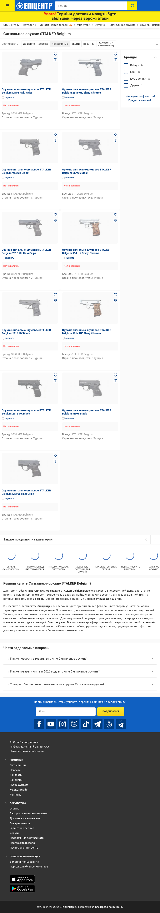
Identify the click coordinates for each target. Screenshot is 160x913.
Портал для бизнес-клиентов (29, 866)
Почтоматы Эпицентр (24, 847)
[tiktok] (86, 724)
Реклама (15, 794)
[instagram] (63, 724)
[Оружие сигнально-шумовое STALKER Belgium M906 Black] (90, 388)
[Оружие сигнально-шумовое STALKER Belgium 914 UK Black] (30, 147)
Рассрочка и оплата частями (29, 813)
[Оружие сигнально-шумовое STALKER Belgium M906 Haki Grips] (30, 67)
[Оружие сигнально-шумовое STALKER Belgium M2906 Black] (90, 147)
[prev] (145, 539)
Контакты (16, 774)
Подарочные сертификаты (27, 837)
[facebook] (39, 724)
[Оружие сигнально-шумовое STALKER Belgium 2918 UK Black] (30, 388)
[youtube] (51, 724)
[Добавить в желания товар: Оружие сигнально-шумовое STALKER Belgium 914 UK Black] (55, 134)
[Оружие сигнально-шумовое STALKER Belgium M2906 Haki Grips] (30, 468)
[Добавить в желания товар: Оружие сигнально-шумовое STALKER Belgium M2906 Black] (115, 134)
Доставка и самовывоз (25, 818)
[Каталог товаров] (7, 5)
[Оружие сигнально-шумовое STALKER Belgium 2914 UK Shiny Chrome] (90, 308)
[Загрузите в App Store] (22, 879)
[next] (155, 539)
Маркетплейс (19, 789)
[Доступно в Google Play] (22, 888)
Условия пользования (24, 861)
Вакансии (16, 779)
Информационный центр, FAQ (29, 746)
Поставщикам (19, 784)
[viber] (74, 724)
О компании (18, 765)
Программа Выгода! (22, 842)
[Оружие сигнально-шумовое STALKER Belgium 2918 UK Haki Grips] (30, 228)
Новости (15, 770)
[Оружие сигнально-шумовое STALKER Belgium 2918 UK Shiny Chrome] (90, 67)
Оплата (14, 808)
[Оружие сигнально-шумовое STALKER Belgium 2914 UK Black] (30, 308)
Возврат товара (20, 823)
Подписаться (110, 711)
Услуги (14, 833)
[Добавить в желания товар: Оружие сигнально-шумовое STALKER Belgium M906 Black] (115, 375)
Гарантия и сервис (22, 828)
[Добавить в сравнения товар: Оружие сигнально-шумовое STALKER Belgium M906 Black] (115, 380)
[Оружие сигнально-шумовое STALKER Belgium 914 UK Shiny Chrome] (90, 228)
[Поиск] (132, 5)
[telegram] (97, 724)
